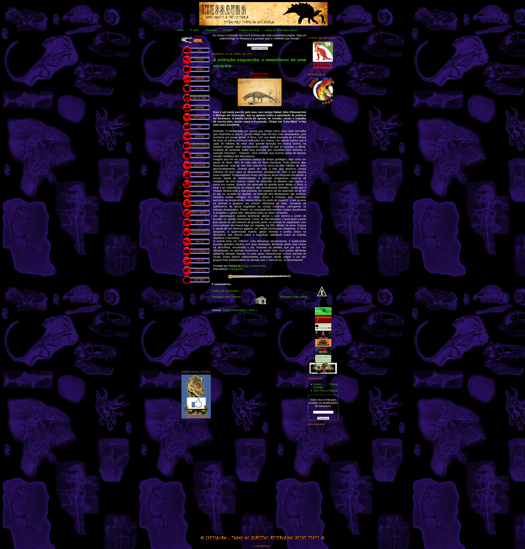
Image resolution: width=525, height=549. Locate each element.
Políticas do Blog (249, 30)
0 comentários (257, 265)
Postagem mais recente (226, 296)
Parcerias (211, 30)
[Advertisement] (196, 326)
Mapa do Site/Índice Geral (281, 30)
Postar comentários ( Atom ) (239, 310)
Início (180, 30)
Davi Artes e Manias (326, 390)
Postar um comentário (225, 290)
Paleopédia (236, 268)
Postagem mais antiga (293, 296)
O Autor (194, 30)
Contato (228, 30)
